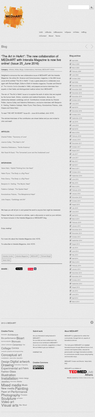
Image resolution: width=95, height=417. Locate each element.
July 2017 (75, 154)
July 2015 (75, 208)
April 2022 (75, 82)
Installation (9, 378)
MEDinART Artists (48, 69)
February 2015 (76, 222)
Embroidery (17, 365)
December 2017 (77, 143)
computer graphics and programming (12, 351)
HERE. (51, 113)
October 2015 (76, 201)
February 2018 (76, 136)
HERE (38, 239)
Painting (21, 388)
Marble (19, 381)
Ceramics (17, 344)
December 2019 (77, 93)
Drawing (7, 364)
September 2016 (77, 176)
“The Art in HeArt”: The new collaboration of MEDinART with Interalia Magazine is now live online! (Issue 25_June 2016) (31, 59)
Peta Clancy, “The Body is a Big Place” (15, 178)
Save (31, 269)
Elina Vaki (91, 378)
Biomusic (16, 341)
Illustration (8, 374)
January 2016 (76, 194)
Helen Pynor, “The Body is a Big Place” (15, 173)
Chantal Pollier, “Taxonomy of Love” (14, 137)
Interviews (38, 69)
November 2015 (77, 197)
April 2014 (75, 258)
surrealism (20, 398)
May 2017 (75, 161)
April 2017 (75, 165)
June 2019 (75, 104)
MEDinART (34, 256)
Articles (11, 69)
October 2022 (76, 78)
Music (25, 385)
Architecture (13, 334)
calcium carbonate (6, 345)
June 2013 (75, 294)
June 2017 (75, 158)
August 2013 (76, 287)
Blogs (21, 69)
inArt (41, 32)
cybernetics (13, 358)
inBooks (48, 32)
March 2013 (75, 301)
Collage (6, 348)
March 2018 (75, 132)
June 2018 (75, 125)
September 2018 (77, 118)
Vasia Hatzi (6, 260)
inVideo (76, 32)
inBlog (83, 32)
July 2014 (75, 248)
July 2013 (75, 291)
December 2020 (77, 86)
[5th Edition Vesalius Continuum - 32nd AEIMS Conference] (86, 46)
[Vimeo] (92, 322)
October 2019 (76, 100)
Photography (10, 395)
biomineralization (6, 341)
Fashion (5, 371)
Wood (25, 405)
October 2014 (76, 237)
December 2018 (77, 111)
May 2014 (75, 255)
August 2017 (76, 150)
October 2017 (76, 147)
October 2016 (76, 172)
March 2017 (75, 168)
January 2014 (76, 269)
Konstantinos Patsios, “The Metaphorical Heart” (18, 194)
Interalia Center (8, 256)
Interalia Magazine (22, 256)
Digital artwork (20, 361)
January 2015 (76, 226)
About (51, 36)
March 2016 (75, 186)
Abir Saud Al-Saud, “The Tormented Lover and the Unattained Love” (25, 152)
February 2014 (76, 266)
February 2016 (76, 190)
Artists (17, 69)
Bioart (20, 338)
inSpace (68, 32)
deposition (20, 358)
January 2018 (76, 140)
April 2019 (75, 107)
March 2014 (75, 262)
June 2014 (75, 251)
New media (7, 388)
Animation (4, 334)
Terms (57, 36)
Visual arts (9, 405)
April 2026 (75, 60)
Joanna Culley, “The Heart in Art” (13, 142)
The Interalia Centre (11, 86)
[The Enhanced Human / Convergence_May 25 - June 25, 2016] (92, 46)
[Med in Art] (13, 29)
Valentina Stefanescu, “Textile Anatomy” (15, 147)
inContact (42, 36)
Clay (24, 345)
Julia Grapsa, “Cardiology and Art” (13, 199)
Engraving (25, 365)
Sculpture (8, 398)
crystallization (5, 358)
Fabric (26, 368)
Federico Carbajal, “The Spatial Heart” (14, 189)
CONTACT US (37, 352)
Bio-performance (8, 338)
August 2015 (76, 204)
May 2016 (75, 183)
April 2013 (75, 298)
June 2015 (75, 212)
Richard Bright (46, 256)
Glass (13, 371)
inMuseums (58, 32)
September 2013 (77, 283)
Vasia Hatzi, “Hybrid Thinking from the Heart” (17, 168)
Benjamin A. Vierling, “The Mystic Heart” (15, 184)
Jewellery (5, 381)
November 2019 (77, 96)
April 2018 (75, 129)
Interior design (24, 378)
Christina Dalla (82, 378)
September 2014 (77, 240)
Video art (7, 401)
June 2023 (75, 75)
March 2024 (75, 68)
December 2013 (77, 273)
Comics (15, 348)
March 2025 (75, 64)
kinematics (13, 381)
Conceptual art (11, 354)
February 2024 (76, 71)
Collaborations (29, 69)
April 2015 (75, 215)
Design (5, 361)
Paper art (5, 391)
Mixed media (11, 385)
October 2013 (76, 280)
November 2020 (77, 89)
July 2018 (75, 122)
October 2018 (76, 114)
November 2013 (77, 276)
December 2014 (77, 230)
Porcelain (24, 395)
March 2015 (75, 219)
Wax (20, 405)
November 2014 (77, 233)
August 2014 (76, 244)
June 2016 (75, 179)
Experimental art (11, 368)
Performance (19, 391)
